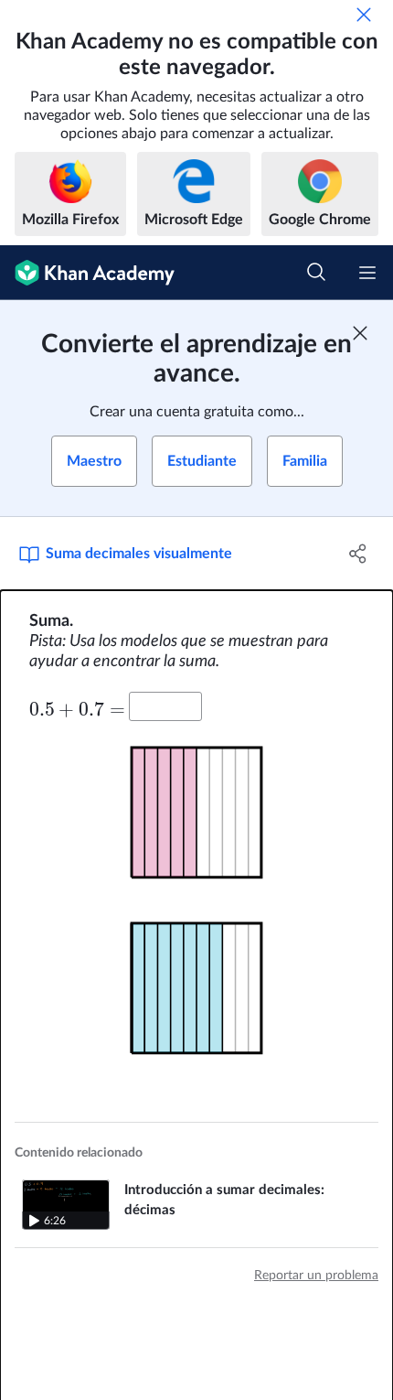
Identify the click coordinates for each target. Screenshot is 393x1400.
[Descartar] (363, 14)
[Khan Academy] (87, 272)
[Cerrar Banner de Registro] (360, 333)
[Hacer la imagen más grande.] (196, 819)
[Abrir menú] (367, 273)
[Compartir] (359, 553)
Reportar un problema (316, 1275)
